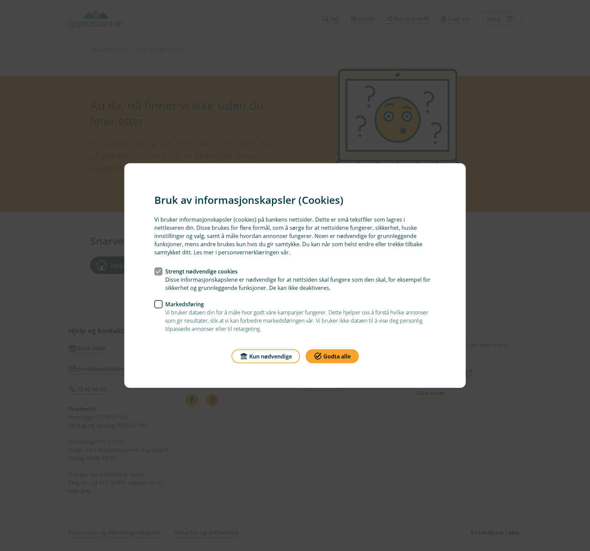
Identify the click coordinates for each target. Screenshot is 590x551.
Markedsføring (184, 304)
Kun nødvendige (270, 356)
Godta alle (337, 356)
